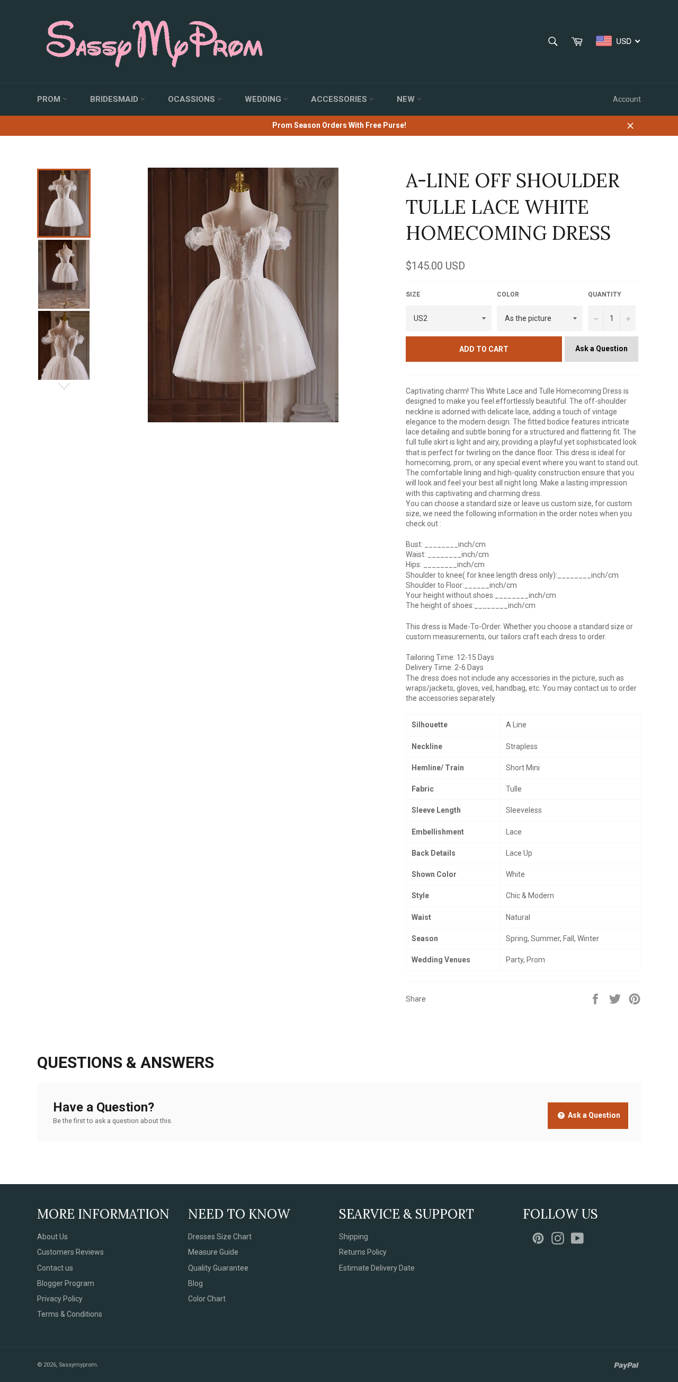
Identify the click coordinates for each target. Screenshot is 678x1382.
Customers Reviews (70, 1252)
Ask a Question (601, 348)
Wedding (264, 99)
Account (627, 99)
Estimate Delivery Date (377, 1268)
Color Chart (207, 1298)
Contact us (55, 1268)
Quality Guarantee (218, 1268)
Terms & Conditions (69, 1314)
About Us (52, 1236)
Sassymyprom (78, 1364)
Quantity (604, 294)
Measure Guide (213, 1252)
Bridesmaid (115, 99)
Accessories (340, 99)
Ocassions (192, 99)
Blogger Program (65, 1283)
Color (508, 294)
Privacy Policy (60, 1298)
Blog (195, 1283)
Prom (50, 99)
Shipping (353, 1236)
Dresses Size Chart (220, 1236)
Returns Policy (363, 1252)
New (407, 99)
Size (413, 294)
